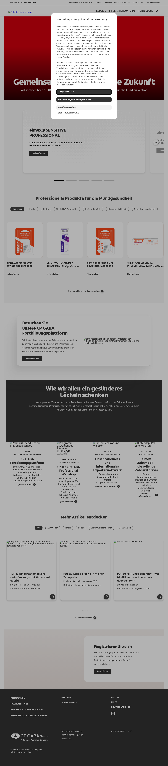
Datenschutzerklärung (67, 112)
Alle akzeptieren (66, 92)
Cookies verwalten (66, 107)
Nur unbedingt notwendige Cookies (75, 100)
